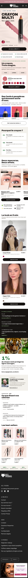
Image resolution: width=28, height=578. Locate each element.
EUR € (14, 559)
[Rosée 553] (12, 83)
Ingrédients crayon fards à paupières (11, 545)
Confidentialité (5, 531)
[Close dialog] (26, 564)
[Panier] (26, 5)
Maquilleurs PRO (5, 511)
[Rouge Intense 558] (21, 83)
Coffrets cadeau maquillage (9, 548)
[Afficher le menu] (2, 6)
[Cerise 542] (9, 83)
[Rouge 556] (18, 83)
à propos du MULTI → (6, 318)
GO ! (20, 574)
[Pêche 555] (15, 83)
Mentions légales (6, 533)
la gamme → (4, 335)
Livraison (3, 522)
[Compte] (23, 5)
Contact (3, 500)
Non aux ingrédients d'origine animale (11, 551)
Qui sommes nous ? (6, 502)
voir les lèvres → (5, 325)
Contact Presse (5, 513)
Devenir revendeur (6, 508)
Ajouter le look (14, 259)
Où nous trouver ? (6, 505)
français (5, 559)
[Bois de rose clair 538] (4, 83)
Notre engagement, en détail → (10, 371)
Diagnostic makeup (6, 542)
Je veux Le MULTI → (14, 49)
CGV (2, 528)
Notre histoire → (14, 387)
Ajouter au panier (10, 199)
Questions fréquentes (7, 525)
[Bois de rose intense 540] (7, 83)
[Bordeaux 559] (23, 83)
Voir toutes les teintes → (14, 123)
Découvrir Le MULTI (14, 86)
